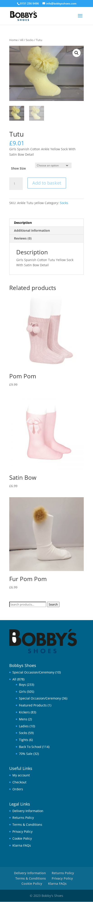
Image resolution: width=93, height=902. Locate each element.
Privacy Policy (22, 831)
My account (21, 775)
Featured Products (33, 705)
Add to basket (46, 183)
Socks (29, 40)
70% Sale (26, 754)
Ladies (24, 726)
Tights (23, 740)
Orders (17, 789)
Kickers (24, 712)
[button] (76, 53)
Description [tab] (23, 222)
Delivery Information (27, 811)
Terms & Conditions (27, 824)
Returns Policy (23, 817)
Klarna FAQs (21, 845)
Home (13, 40)
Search (53, 604)
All (21, 40)
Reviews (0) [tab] (23, 238)
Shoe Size (18, 168)
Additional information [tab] (32, 230)
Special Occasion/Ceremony (33, 672)
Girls (22, 691)
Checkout (19, 782)
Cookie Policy (22, 838)
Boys (22, 684)
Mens (23, 719)
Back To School (30, 747)
